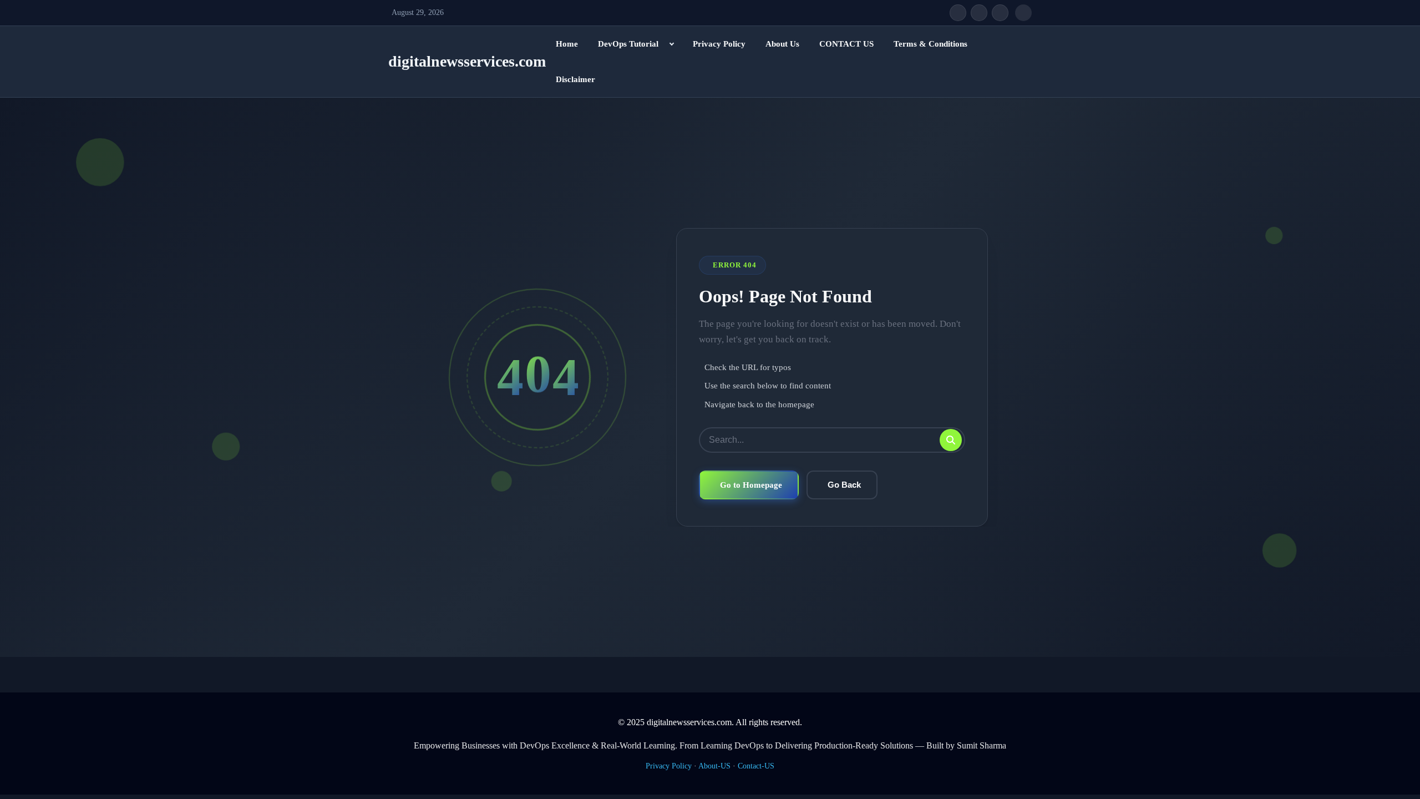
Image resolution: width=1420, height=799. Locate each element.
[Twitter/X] (979, 12)
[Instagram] (1000, 12)
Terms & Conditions (930, 43)
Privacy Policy (719, 43)
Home (567, 43)
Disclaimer (575, 79)
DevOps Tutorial (628, 43)
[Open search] (1023, 12)
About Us (782, 43)
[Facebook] (958, 12)
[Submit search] (951, 440)
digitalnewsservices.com (467, 61)
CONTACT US (846, 43)
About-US (714, 766)
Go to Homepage (751, 484)
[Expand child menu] (671, 43)
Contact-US (756, 766)
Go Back (844, 484)
